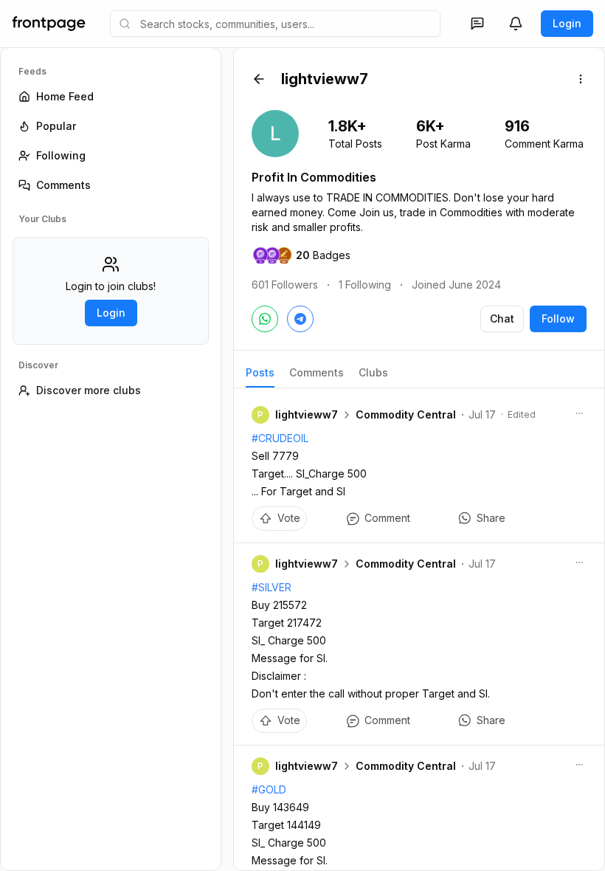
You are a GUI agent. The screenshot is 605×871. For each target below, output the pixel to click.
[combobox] (275, 23)
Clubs (373, 372)
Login (567, 23)
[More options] (580, 79)
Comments (316, 372)
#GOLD (269, 789)
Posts (260, 372)
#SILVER (271, 587)
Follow (558, 318)
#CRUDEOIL (280, 438)
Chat (502, 318)
